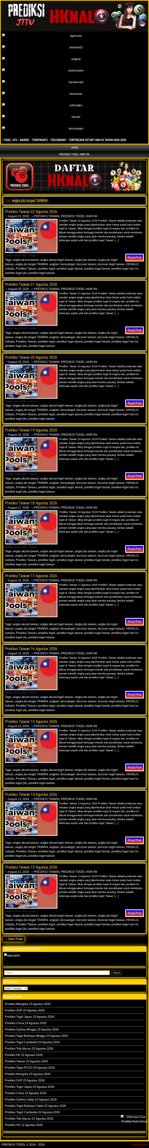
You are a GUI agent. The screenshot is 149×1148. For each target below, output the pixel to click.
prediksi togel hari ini (124, 268)
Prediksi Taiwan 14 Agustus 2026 (31, 794)
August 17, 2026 (18, 507)
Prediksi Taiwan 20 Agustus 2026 (31, 357)
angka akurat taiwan (26, 259)
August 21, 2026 (18, 216)
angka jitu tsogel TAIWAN (31, 264)
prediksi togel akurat (70, 268)
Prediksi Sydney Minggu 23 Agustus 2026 (32, 1029)
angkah (54, 264)
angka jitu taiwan (85, 259)
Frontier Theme (139, 1144)
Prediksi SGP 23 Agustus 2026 (25, 1010)
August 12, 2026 (18, 871)
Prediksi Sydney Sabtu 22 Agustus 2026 (31, 1099)
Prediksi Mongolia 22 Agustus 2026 (28, 1074)
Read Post (134, 257)
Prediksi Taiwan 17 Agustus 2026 (31, 576)
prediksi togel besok (97, 268)
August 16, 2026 (18, 580)
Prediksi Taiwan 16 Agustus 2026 (31, 648)
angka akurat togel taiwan (56, 259)
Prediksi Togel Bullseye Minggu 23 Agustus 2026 (36, 1035)
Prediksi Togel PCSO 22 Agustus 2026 (30, 1067)
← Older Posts (13, 939)
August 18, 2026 (18, 434)
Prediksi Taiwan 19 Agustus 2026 (31, 430)
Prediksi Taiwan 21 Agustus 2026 (31, 284)
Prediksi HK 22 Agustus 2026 (24, 1055)
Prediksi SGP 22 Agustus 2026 (25, 1080)
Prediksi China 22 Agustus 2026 (25, 1093)
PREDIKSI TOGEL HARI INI (74, 154)
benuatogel (68, 264)
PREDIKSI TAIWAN (46, 216)
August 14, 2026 (18, 726)
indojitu (10, 268)
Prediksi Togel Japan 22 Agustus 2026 (29, 1086)
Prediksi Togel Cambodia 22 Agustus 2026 (32, 1112)
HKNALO (132, 264)
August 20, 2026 (18, 289)
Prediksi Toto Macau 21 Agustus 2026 (29, 1118)
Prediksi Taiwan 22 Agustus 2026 (31, 211)
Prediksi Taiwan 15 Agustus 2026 (31, 721)
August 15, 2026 (18, 653)
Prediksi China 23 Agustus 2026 (25, 1023)
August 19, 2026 (18, 361)
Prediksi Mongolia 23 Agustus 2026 (28, 1004)
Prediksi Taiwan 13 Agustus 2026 (31, 867)
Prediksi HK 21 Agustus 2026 (24, 1125)
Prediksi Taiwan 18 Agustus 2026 (31, 503)
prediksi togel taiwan (41, 272)
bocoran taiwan (86, 264)
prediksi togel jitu (16, 272)
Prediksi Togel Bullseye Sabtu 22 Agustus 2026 (35, 1105)
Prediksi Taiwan (26, 268)
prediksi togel (46, 268)
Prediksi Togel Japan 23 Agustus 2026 (29, 1016)
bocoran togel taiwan (111, 264)
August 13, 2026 (18, 799)
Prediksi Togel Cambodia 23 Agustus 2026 (32, 1042)
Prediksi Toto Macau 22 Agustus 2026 (29, 1048)
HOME (74, 147)
